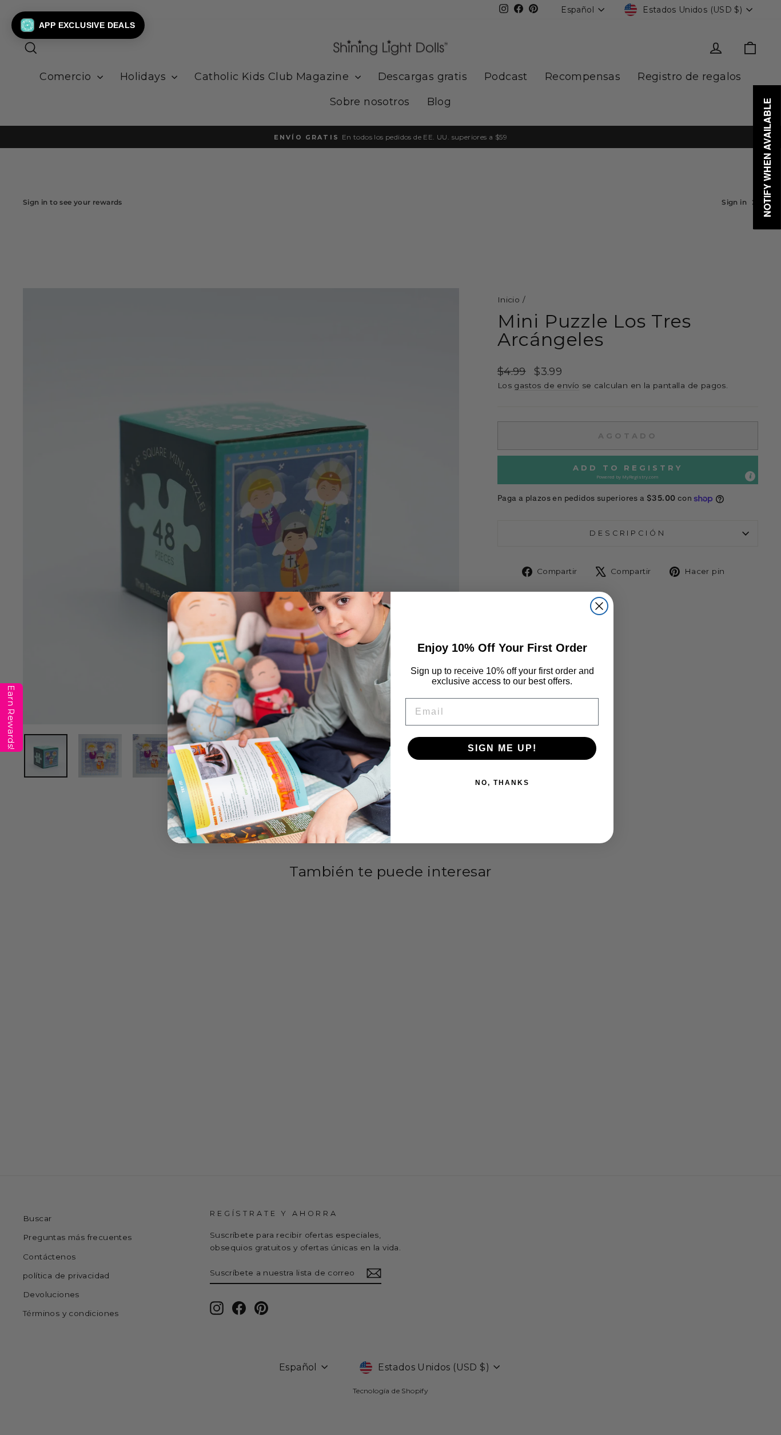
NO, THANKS (502, 783)
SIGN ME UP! (502, 748)
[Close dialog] (599, 606)
